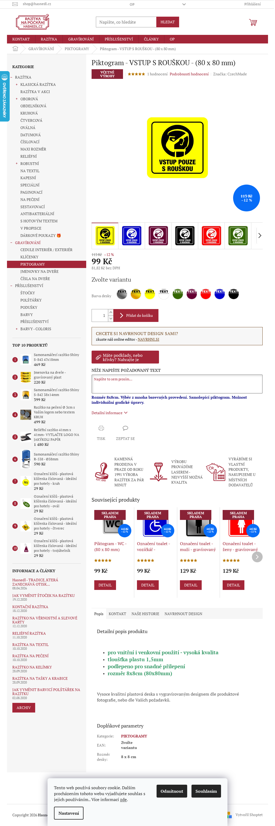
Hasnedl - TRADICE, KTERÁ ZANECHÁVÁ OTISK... (35, 582)
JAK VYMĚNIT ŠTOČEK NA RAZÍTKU (43, 595)
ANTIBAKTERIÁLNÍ (37, 213)
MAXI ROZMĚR (33, 149)
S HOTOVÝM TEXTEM (38, 220)
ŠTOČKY (27, 292)
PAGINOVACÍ (31, 192)
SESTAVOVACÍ (32, 206)
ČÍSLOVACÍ (29, 141)
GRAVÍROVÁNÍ (28, 242)
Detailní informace (107, 412)
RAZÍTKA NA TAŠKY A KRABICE (40, 678)
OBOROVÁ (29, 98)
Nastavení (69, 813)
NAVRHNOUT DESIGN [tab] (183, 613)
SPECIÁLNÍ (29, 185)
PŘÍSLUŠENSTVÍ (29, 285)
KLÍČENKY (29, 256)
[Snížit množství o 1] (110, 318)
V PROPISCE (30, 228)
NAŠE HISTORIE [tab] (145, 613)
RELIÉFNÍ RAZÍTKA (29, 633)
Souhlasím (206, 791)
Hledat (168, 21)
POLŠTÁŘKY (31, 300)
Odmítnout (172, 791)
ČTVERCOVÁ (31, 120)
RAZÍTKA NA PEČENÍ (30, 656)
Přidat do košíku (139, 315)
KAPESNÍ (28, 177)
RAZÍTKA (23, 77)
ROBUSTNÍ (29, 163)
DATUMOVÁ (30, 134)
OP (132, 4)
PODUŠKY (28, 307)
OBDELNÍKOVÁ (33, 105)
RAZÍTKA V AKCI (35, 91)
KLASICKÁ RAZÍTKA (38, 84)
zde (123, 799)
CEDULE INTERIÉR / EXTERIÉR (46, 249)
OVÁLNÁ (27, 127)
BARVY (26, 314)
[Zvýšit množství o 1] (110, 312)
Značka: (230, 73)
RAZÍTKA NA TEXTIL (30, 645)
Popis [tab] (98, 613)
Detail (105, 585)
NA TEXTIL (29, 170)
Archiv (24, 707)
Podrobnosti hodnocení (189, 73)
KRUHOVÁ (29, 113)
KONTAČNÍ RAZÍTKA (30, 607)
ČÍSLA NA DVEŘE (35, 278)
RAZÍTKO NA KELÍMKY (32, 667)
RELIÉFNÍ (28, 156)
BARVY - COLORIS (35, 328)
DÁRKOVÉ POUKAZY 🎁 (40, 235)
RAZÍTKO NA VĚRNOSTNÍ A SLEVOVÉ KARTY (44, 620)
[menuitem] (21, 39)
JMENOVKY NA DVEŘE (39, 271)
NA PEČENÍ (29, 199)
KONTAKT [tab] (117, 613)
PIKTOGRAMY (32, 264)
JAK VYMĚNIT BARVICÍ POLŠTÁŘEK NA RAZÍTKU (46, 692)
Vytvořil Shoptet (249, 814)
